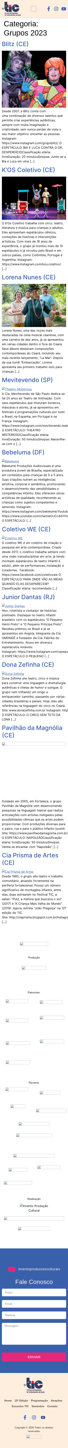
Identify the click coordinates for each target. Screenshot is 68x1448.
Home (8, 1400)
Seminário (38, 1406)
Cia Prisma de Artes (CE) (30, 859)
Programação (39, 1400)
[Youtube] (63, 8)
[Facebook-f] (48, 8)
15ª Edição (21, 1400)
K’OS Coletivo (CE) (28, 170)
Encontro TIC (20, 1406)
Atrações (56, 1400)
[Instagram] (56, 8)
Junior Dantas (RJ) (28, 597)
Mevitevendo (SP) (27, 380)
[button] (33, 8)
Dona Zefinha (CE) (28, 664)
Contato (52, 1406)
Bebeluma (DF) (23, 452)
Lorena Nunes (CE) (29, 277)
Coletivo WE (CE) (26, 529)
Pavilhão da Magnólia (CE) (32, 731)
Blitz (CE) (15, 44)
